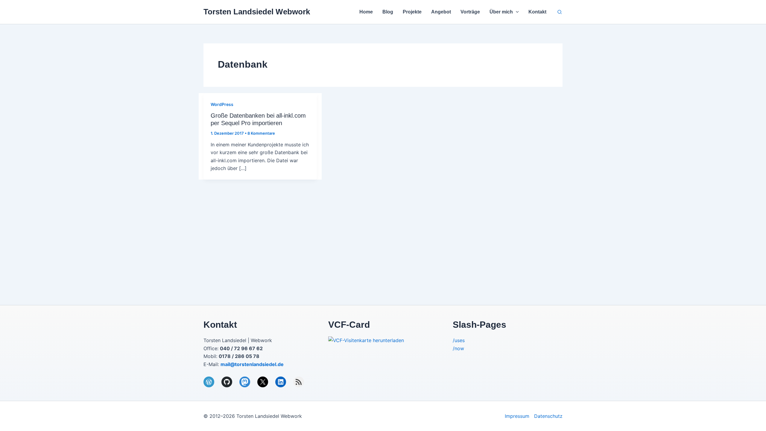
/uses (459, 340)
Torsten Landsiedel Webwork (256, 11)
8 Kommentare (261, 133)
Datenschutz (548, 416)
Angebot (441, 11)
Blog (387, 11)
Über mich (501, 11)
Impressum (517, 416)
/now (458, 348)
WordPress (222, 104)
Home (366, 11)
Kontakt (537, 11)
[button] (516, 12)
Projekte (412, 11)
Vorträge (470, 11)
